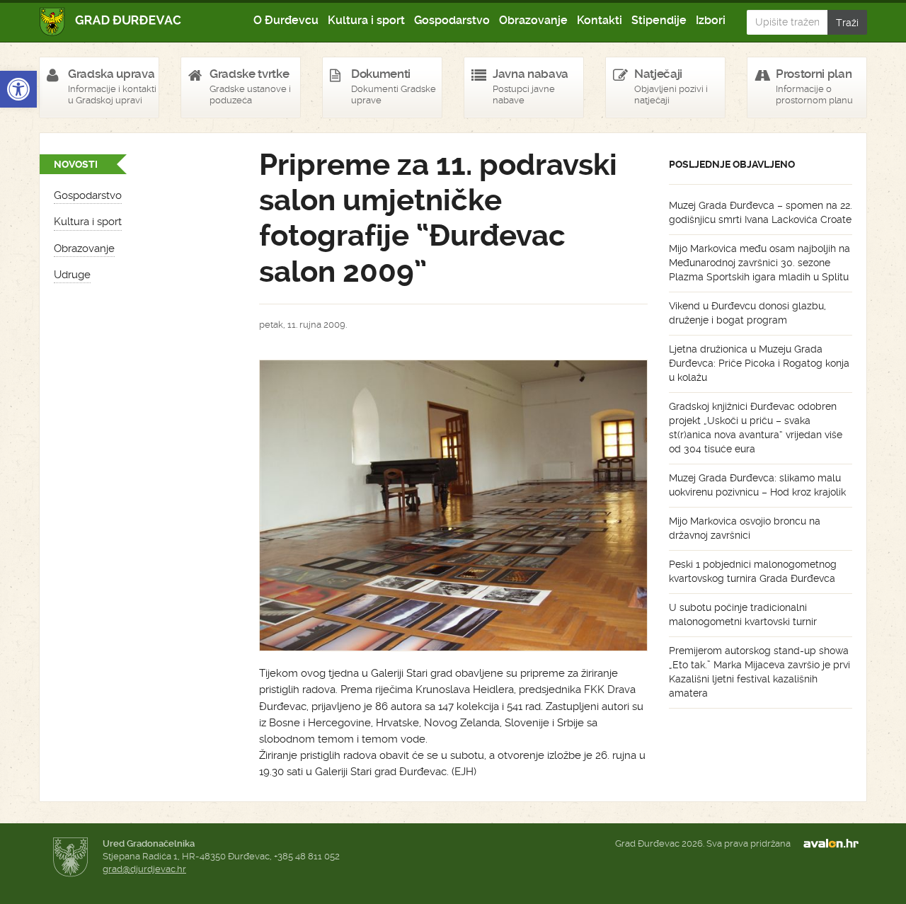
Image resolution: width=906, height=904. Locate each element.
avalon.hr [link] (835, 843)
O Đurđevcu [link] (286, 20)
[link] (18, 89)
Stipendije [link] (659, 20)
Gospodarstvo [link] (452, 20)
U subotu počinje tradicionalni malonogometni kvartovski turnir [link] (743, 614)
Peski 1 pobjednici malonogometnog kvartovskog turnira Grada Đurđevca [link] (753, 571)
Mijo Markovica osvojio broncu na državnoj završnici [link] (744, 528)
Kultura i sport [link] (366, 20)
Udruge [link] (72, 274)
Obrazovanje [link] (533, 20)
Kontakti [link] (599, 20)
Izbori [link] (711, 20)
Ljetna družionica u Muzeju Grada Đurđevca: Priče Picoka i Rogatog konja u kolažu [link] (759, 363)
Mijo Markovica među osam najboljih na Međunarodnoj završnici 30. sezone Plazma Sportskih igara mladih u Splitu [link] (759, 262)
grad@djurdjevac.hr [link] (144, 869)
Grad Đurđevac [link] (111, 21)
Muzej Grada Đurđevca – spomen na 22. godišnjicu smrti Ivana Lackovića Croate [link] (760, 212)
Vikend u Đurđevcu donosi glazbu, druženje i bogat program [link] (747, 313)
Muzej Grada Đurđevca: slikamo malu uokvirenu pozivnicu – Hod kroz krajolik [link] (757, 485)
